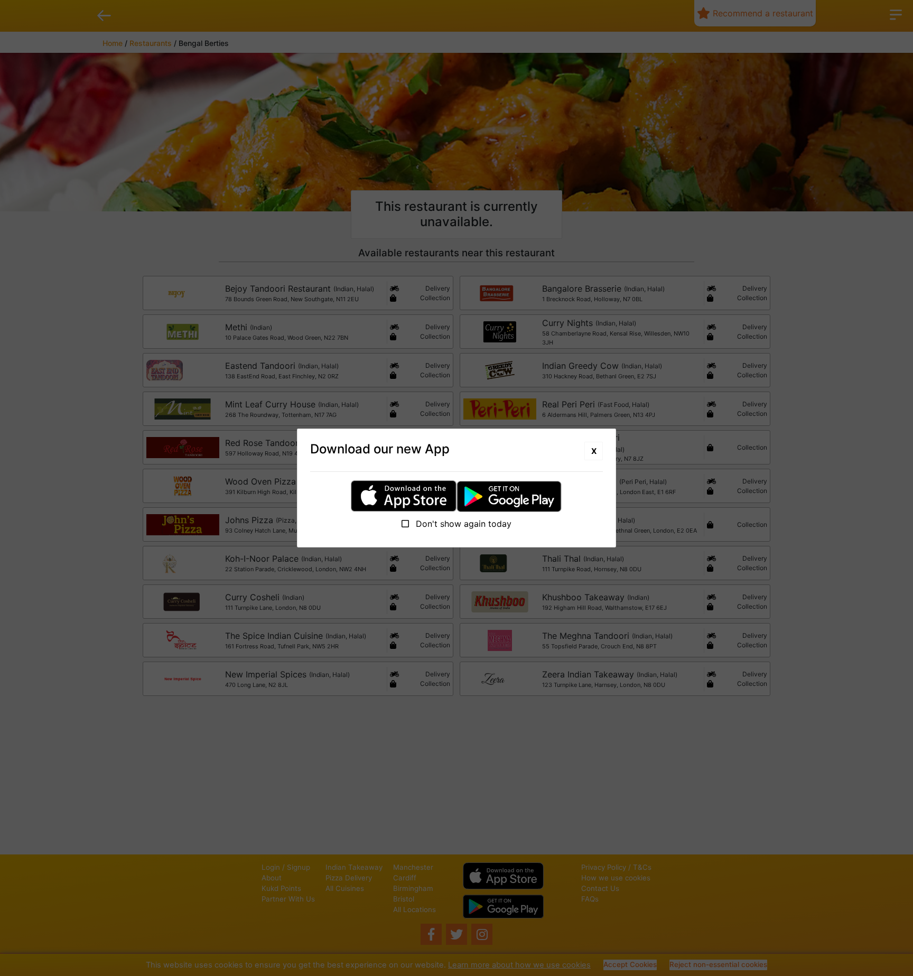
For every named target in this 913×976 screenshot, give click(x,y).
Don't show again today (462, 523)
